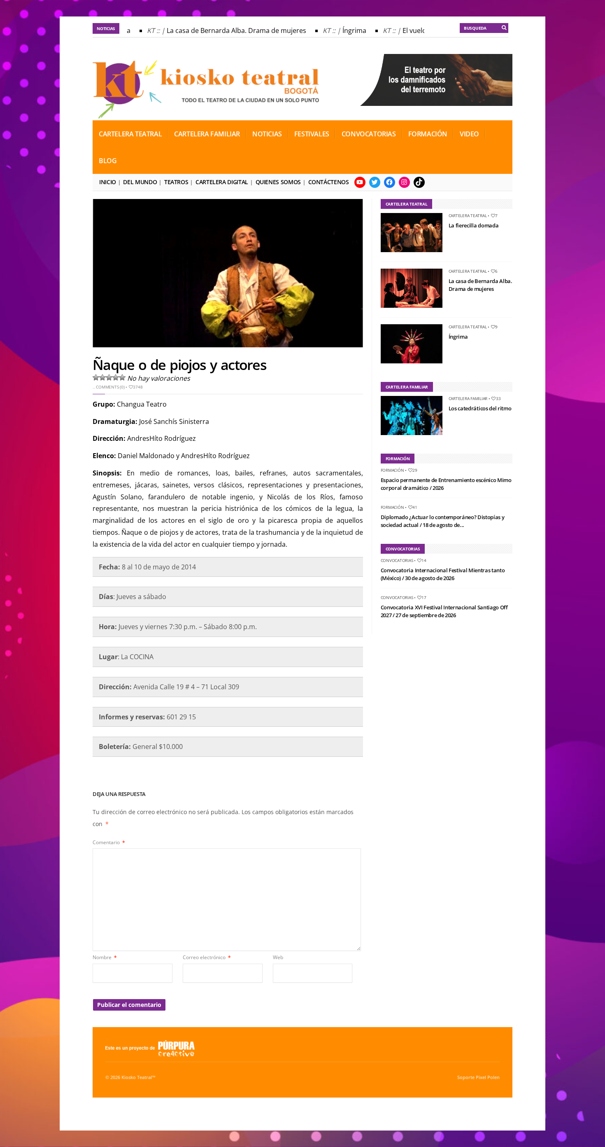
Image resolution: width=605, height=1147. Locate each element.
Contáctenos (328, 182)
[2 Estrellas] (102, 377)
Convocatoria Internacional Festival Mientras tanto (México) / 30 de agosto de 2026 (443, 574)
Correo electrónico (207, 957)
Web (278, 957)
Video (469, 133)
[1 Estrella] (96, 377)
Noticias (267, 133)
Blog (107, 160)
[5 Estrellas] (122, 377)
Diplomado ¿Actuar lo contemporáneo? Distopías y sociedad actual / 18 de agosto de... (443, 521)
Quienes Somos (278, 182)
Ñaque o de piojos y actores (179, 364)
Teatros (176, 182)
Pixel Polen (488, 1077)
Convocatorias (369, 133)
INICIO (107, 182)
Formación (427, 133)
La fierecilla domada (474, 225)
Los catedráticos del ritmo (480, 408)
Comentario (109, 842)
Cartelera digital (221, 182)
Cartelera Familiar (207, 133)
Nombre (105, 957)
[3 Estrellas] (109, 377)
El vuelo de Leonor (423, 30)
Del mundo (140, 182)
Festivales (311, 133)
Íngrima (347, 30)
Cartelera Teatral (130, 133)
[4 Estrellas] (115, 377)
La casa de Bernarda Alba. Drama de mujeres (229, 30)
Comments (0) (110, 387)
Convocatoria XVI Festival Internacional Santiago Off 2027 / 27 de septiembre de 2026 (444, 611)
